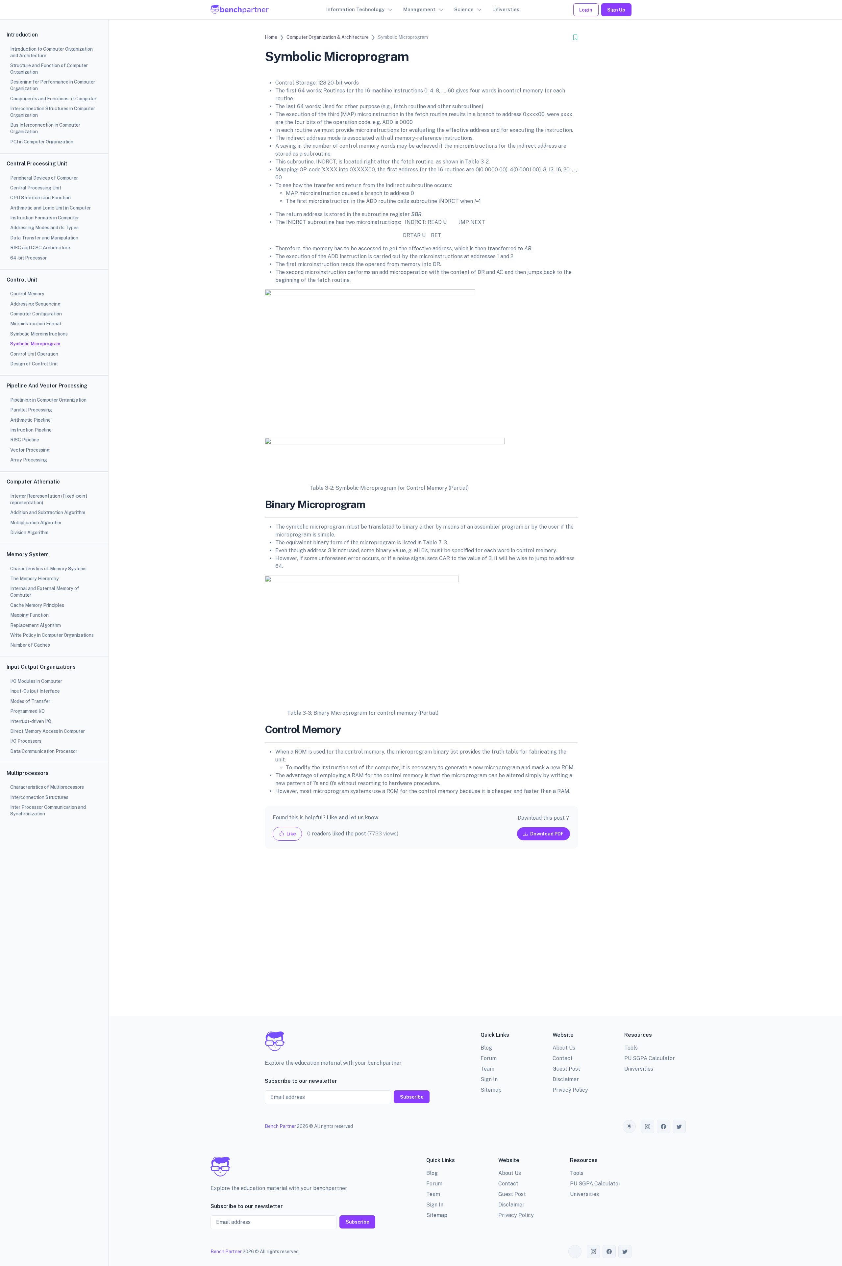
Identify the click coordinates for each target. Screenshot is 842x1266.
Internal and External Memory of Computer (44, 592)
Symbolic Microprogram (35, 343)
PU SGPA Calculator (649, 1058)
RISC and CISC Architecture (40, 247)
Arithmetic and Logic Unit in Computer (50, 208)
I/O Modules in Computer (36, 681)
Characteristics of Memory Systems (48, 568)
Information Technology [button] (355, 9)
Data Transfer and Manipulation (44, 237)
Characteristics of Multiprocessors (47, 787)
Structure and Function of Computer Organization (49, 69)
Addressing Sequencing (35, 304)
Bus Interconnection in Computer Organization (45, 128)
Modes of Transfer (30, 701)
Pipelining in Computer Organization (48, 400)
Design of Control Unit (34, 363)
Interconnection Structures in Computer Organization (52, 112)
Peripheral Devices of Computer (44, 178)
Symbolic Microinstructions (39, 333)
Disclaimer (566, 1079)
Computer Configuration (36, 313)
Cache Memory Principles (37, 605)
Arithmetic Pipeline (30, 420)
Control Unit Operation (34, 354)
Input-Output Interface (35, 691)
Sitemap (491, 1090)
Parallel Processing (31, 409)
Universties (505, 9)
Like (290, 833)
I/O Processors (25, 741)
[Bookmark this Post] (575, 37)
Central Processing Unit (35, 187)
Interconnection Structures (39, 797)
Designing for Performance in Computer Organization (52, 85)
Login (585, 9)
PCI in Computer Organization (41, 141)
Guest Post (566, 1069)
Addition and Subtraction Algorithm (47, 512)
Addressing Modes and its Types (44, 227)
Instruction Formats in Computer (44, 217)
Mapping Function (29, 615)
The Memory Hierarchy (34, 578)
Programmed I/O (27, 711)
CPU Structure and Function (40, 197)
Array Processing (28, 459)
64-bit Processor (28, 258)
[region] (54, 633)
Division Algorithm (29, 532)
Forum (489, 1058)
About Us (564, 1048)
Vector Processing (30, 450)
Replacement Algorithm (35, 625)
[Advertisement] (421, 937)
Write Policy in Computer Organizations (52, 635)
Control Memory (27, 293)
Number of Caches (30, 645)
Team (487, 1069)
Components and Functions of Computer (53, 98)
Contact (563, 1058)
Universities (638, 1069)
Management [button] (419, 9)
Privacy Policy (570, 1090)
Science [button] (464, 9)
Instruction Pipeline (31, 430)
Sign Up (616, 9)
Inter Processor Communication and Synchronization (48, 810)
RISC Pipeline (24, 439)
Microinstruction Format (36, 323)
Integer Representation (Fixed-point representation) (48, 499)
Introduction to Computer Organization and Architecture (51, 52)
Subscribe (412, 1097)
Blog (486, 1048)
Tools (631, 1048)
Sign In (489, 1079)
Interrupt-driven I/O (30, 721)
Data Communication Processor (43, 751)
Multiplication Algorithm (35, 522)
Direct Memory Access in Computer (47, 731)
